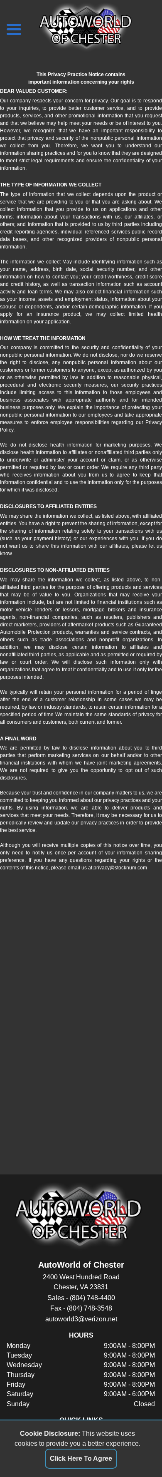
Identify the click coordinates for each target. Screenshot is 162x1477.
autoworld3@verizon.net (81, 1319)
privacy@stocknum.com (120, 868)
